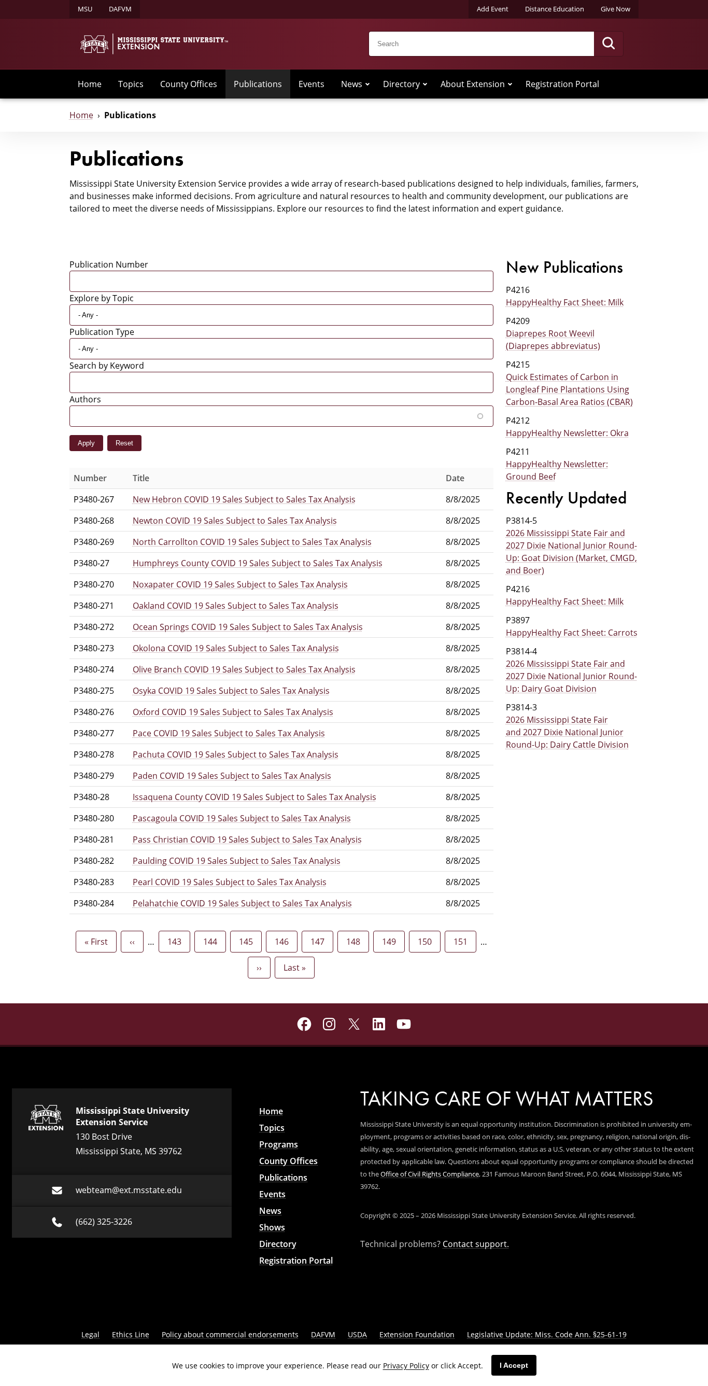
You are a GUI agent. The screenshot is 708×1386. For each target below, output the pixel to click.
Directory (401, 83)
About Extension (473, 83)
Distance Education (554, 9)
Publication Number (108, 264)
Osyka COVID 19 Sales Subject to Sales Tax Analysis (231, 690)
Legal (90, 1334)
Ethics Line (130, 1334)
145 (248, 941)
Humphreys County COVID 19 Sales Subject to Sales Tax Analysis (258, 562)
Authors (85, 399)
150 (427, 941)
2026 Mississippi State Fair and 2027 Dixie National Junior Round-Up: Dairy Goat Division (571, 676)
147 (320, 941)
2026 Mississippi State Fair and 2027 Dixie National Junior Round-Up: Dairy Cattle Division (567, 732)
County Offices (188, 83)
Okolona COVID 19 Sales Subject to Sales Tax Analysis (236, 647)
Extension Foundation (417, 1334)
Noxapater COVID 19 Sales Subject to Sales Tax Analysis (240, 584)
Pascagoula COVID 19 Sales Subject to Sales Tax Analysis (242, 818)
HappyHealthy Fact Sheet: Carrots (572, 632)
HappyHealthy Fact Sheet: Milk (565, 302)
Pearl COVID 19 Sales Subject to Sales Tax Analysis (230, 881)
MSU (85, 9)
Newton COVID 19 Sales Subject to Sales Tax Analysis (235, 520)
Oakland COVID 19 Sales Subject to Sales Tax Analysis (235, 605)
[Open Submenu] (367, 84)
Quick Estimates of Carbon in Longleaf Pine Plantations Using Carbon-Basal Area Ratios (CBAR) (569, 389)
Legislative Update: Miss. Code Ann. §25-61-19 (547, 1334)
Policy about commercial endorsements (230, 1334)
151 (463, 941)
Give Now (615, 9)
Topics (131, 83)
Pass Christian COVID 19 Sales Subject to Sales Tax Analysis (247, 839)
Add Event (492, 9)
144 (212, 941)
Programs (278, 1144)
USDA (357, 1334)
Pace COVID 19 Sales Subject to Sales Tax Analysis (229, 732)
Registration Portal (562, 83)
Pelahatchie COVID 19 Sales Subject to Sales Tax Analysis (242, 903)
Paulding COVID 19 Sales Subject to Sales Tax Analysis (237, 860)
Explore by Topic (101, 297)
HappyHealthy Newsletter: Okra (567, 432)
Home (90, 83)
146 (284, 941)
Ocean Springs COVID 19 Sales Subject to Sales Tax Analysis (248, 626)
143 (177, 941)
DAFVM (120, 9)
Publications (258, 83)
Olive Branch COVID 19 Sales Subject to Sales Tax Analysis (244, 669)
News (351, 83)
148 (355, 941)
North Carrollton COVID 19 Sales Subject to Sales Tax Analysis (252, 541)
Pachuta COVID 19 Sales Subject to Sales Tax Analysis (235, 754)
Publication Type (101, 331)
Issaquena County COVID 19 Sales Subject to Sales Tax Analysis (254, 796)
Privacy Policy (406, 1365)
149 (391, 941)
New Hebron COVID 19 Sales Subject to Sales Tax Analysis (244, 499)
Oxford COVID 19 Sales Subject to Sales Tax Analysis (233, 711)
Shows (272, 1227)
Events (311, 83)
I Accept (514, 1365)
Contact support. (476, 1243)
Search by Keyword (106, 365)
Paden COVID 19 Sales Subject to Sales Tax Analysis (232, 775)
